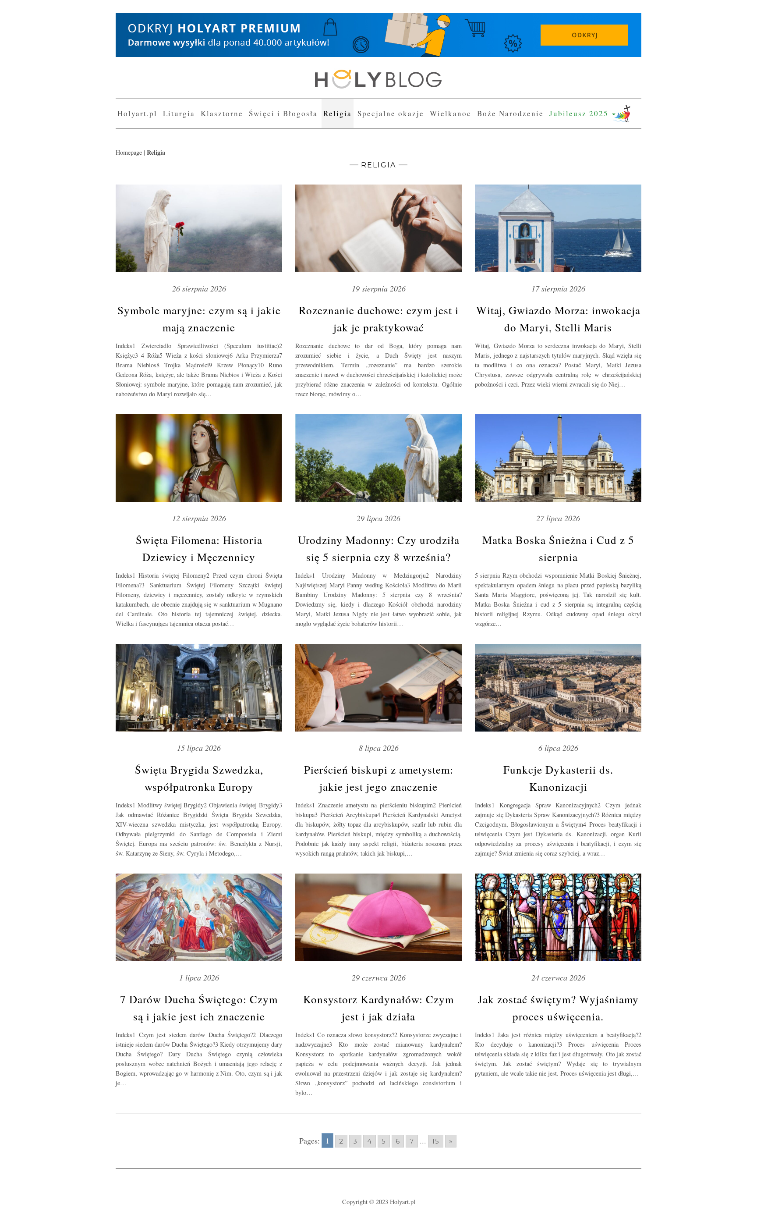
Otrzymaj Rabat (321, 179)
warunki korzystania (410, 142)
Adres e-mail (304, 110)
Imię (294, 78)
